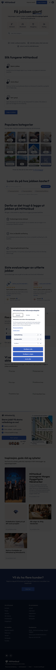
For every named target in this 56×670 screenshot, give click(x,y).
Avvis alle (28, 359)
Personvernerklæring (18, 327)
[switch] (37, 335)
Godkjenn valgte (28, 354)
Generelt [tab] (18, 315)
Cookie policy (16, 330)
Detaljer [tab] (28, 315)
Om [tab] (38, 315)
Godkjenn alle (28, 349)
